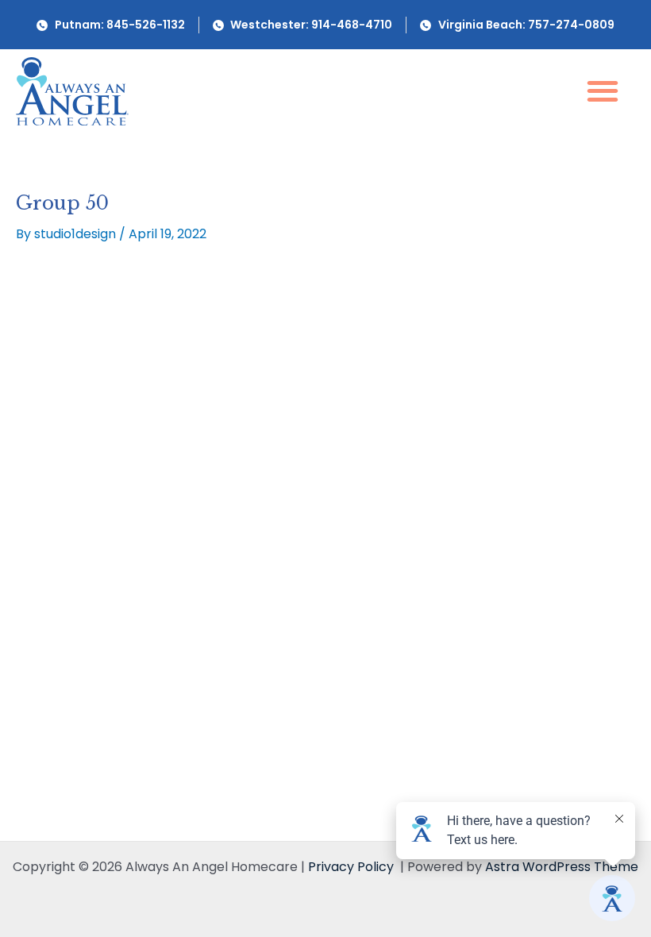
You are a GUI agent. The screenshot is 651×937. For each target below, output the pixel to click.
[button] (602, 90)
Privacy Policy (351, 867)
